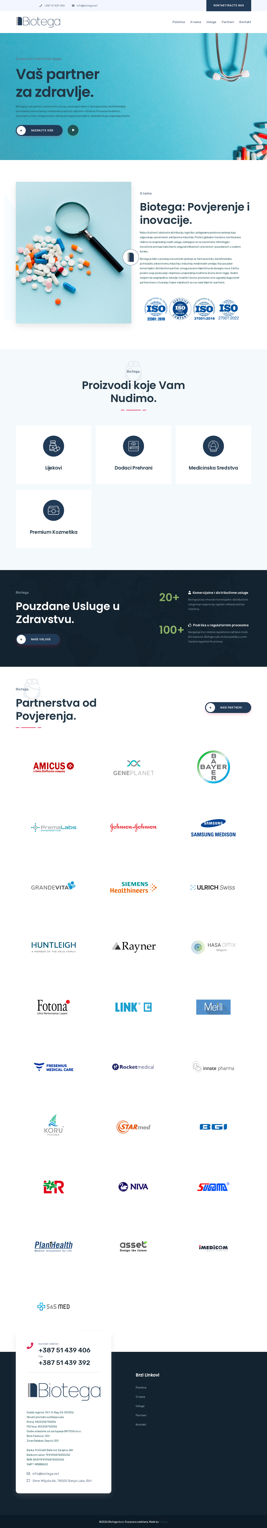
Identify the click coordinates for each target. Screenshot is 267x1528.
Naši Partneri (225, 707)
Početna (179, 22)
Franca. (163, 1521)
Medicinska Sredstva (213, 468)
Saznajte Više (37, 130)
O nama (195, 22)
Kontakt (245, 22)
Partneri (228, 22)
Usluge (211, 22)
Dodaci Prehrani (133, 468)
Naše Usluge (35, 639)
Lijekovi (53, 468)
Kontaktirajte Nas (229, 5)
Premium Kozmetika (54, 532)
